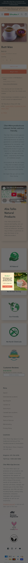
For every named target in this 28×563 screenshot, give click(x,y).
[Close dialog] (26, 273)
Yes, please (7, 286)
